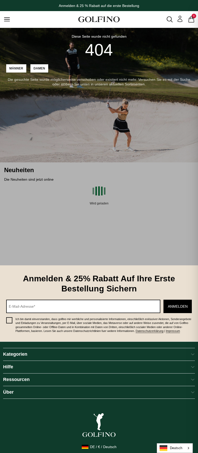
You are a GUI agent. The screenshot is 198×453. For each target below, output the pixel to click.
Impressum (173, 330)
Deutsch (176, 448)
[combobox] (175, 448)
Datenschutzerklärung (149, 330)
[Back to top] (193, 422)
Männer (16, 68)
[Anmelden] (180, 18)
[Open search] (169, 19)
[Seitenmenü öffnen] (12, 19)
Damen (39, 68)
